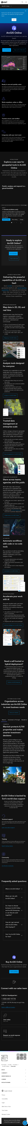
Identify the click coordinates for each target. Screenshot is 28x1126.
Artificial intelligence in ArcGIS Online (13, 625)
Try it (14, 20)
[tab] (4, 720)
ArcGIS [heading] (3, 1070)
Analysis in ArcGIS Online (10, 395)
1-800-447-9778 (8, 998)
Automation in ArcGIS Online (11, 571)
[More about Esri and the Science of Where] (4, 1058)
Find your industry (14, 713)
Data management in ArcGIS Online (12, 454)
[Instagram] (21, 1058)
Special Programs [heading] (5, 1082)
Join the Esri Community (7, 866)
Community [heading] (4, 1073)
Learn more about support (8, 828)
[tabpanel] (14, 753)
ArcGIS (9, 286)
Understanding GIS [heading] (6, 1076)
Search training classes (7, 846)
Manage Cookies (6, 1114)
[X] (21, 1055)
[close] (25, 11)
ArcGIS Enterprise (15, 510)
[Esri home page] (4, 2)
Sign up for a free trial (19, 50)
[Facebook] (18, 1055)
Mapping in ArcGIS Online (10, 338)
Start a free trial (14, 259)
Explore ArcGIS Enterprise (14, 682)
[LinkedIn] (25, 1055)
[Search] (22, 2)
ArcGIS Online (5, 6)
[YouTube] (25, 1058)
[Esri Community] (18, 1058)
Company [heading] (3, 1079)
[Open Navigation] (26, 2)
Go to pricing (6, 50)
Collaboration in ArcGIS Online (11, 515)
